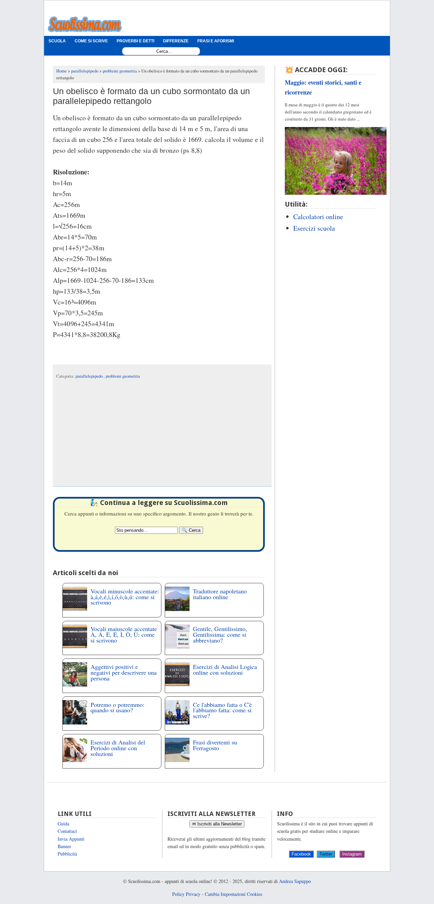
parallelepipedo (90, 376)
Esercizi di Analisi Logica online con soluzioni (225, 669)
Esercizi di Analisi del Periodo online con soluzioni (118, 748)
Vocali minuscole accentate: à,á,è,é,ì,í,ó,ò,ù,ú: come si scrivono (125, 597)
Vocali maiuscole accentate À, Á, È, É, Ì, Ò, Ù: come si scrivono (124, 634)
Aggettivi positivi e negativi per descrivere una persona (124, 672)
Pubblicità (67, 853)
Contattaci (67, 831)
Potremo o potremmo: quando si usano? (117, 707)
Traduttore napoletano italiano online (220, 594)
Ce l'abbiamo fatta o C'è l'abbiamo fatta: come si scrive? (222, 710)
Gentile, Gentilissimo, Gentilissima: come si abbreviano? (220, 634)
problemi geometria (123, 376)
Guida (63, 823)
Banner (64, 846)
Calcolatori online (318, 216)
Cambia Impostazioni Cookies (233, 894)
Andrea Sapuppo (295, 881)
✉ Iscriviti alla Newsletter (217, 823)
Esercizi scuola (314, 228)
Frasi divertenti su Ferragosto (215, 745)
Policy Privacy (186, 894)
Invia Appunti (71, 839)
